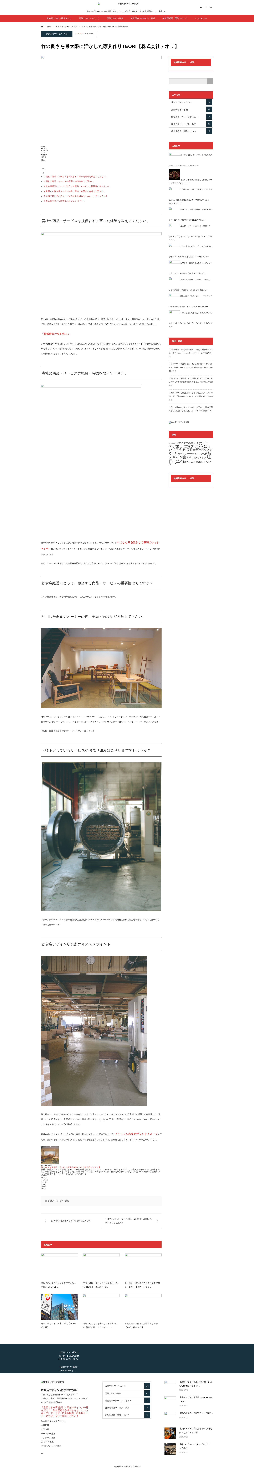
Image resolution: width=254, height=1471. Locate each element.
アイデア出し (189, 444)
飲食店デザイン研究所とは (59, 18)
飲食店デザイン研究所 (132, 1467)
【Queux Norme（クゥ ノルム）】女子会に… (195, 1446)
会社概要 (45, 1425)
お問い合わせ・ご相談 (51, 1446)
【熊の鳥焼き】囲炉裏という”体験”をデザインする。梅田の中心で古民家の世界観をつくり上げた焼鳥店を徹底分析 (191, 381)
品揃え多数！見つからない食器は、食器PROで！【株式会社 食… (100, 1285)
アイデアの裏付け (190, 443)
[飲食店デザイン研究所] (127, 6)
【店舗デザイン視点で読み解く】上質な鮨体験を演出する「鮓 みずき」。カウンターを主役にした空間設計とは (191, 353)
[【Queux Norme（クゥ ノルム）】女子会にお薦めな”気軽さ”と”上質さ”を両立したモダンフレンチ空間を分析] (170, 1449)
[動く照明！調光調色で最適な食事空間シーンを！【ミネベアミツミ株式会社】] (143, 1266)
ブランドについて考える (190, 448)
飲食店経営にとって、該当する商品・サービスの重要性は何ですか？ (78, 186)
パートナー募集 (48, 1433)
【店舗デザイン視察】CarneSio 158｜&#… (196, 1399)
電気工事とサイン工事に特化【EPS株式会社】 (58, 1325)
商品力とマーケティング (191, 453)
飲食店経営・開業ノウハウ (175, 18)
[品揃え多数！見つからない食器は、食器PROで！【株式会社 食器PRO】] (101, 1266)
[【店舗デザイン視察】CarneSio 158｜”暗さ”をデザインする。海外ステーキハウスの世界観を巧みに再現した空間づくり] (170, 1402)
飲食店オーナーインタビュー (190, 117)
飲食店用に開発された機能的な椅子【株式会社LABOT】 (141, 1325)
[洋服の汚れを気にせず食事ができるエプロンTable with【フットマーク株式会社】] (59, 1266)
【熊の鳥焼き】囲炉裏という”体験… (196, 1413)
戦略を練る (200, 458)
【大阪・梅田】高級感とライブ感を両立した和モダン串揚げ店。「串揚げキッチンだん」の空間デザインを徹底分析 (191, 396)
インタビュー (201, 18)
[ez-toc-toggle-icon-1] (101, 170)
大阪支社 (45, 1398)
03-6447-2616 (47, 1442)
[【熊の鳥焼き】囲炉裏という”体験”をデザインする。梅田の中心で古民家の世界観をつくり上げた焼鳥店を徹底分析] (170, 1418)
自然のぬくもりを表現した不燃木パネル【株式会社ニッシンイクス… (100, 1325)
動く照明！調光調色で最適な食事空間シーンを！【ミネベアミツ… (142, 1285)
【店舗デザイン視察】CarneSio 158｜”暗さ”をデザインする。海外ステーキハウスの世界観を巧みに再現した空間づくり (191, 367)
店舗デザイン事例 (115, 18)
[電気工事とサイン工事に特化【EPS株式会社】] (59, 1307)
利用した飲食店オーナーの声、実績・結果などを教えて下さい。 (76, 191)
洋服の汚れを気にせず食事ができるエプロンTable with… (58, 1285)
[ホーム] (42, 26)
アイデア (173, 443)
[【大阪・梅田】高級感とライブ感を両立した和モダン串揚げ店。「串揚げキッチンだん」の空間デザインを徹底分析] (170, 1433)
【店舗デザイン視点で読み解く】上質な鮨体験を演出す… (195, 1384)
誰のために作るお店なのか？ (190, 463)
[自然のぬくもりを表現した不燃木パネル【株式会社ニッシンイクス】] (101, 1307)
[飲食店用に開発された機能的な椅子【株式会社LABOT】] (143, 1307)
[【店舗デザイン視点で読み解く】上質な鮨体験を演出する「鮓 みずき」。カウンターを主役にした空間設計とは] (170, 1387)
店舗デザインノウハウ (89, 18)
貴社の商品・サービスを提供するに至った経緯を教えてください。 (77, 176)
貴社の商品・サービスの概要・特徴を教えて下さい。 (70, 181)
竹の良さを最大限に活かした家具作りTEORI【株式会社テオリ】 (71, 1167)
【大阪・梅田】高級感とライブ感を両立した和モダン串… (195, 1430)
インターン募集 (48, 1437)
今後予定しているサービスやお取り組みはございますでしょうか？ (77, 196)
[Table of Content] (101, 169)
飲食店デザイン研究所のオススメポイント (65, 201)
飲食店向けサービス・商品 (143, 18)
